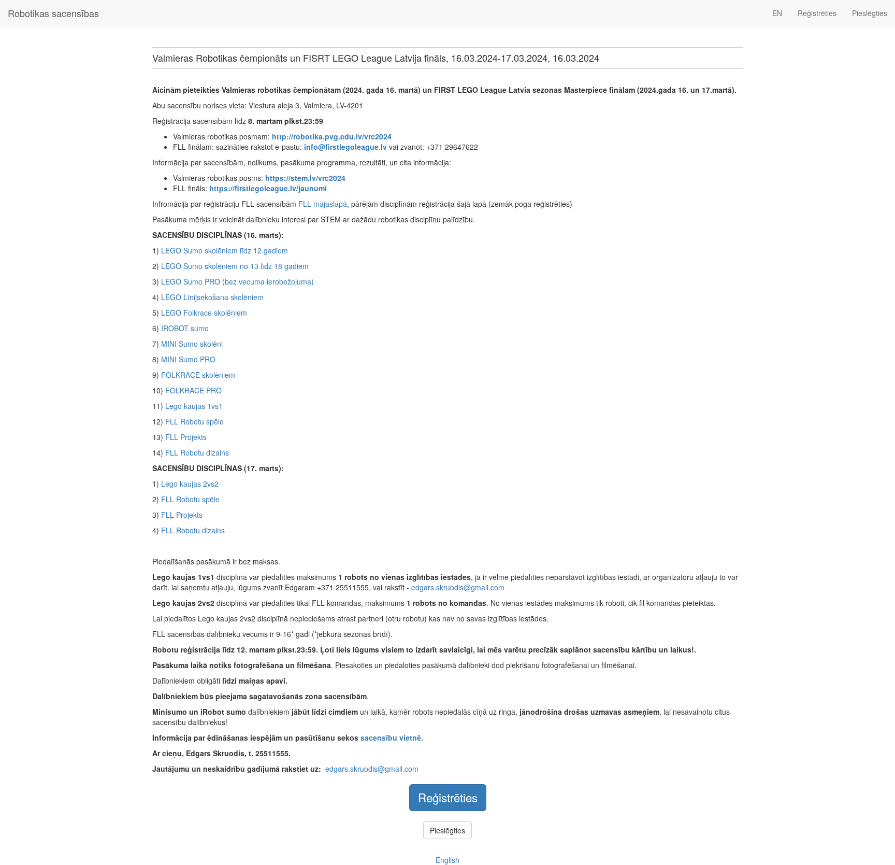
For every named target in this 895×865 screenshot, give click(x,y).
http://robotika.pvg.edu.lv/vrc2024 (332, 136)
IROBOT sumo (185, 328)
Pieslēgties (869, 13)
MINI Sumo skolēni (192, 343)
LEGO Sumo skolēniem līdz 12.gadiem (224, 250)
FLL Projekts (186, 437)
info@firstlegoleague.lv (345, 146)
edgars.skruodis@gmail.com (457, 587)
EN (777, 13)
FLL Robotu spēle (194, 421)
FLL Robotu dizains (197, 452)
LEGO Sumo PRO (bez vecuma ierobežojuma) (237, 281)
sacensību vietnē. (391, 737)
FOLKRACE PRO (193, 390)
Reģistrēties (817, 13)
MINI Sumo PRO (188, 359)
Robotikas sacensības (53, 13)
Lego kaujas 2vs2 (190, 483)
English (447, 860)
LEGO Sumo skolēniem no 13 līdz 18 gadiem (235, 266)
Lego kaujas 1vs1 (194, 406)
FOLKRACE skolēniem (198, 375)
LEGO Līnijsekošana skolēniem (212, 297)
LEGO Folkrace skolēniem (204, 312)
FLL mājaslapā (322, 203)
